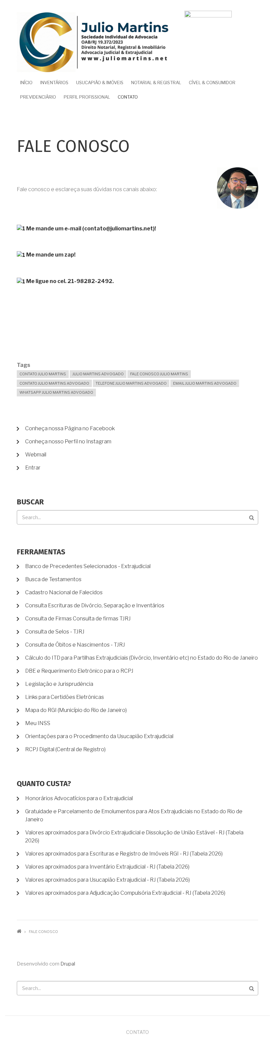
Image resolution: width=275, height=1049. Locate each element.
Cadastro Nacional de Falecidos (64, 592)
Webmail (35, 454)
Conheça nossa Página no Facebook (70, 428)
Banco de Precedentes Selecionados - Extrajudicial (88, 566)
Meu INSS (37, 723)
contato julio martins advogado (54, 383)
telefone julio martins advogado (131, 383)
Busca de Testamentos (53, 579)
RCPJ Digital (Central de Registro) (65, 749)
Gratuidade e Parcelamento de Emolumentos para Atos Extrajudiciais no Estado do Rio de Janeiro (133, 815)
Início (26, 82)
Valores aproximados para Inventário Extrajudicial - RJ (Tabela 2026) (107, 867)
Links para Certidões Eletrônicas (64, 697)
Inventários (54, 82)
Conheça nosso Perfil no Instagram (68, 441)
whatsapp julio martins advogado (56, 392)
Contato (128, 97)
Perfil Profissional (87, 97)
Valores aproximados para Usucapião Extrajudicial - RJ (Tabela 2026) (107, 880)
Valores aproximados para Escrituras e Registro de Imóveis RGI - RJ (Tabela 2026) (124, 853)
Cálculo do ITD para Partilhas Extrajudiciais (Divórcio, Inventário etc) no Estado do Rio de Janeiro (141, 658)
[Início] (94, 42)
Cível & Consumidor (212, 82)
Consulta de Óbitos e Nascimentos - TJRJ (75, 645)
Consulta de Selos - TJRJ (55, 631)
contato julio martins (42, 374)
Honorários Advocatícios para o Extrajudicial (79, 798)
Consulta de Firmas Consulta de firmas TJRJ (78, 618)
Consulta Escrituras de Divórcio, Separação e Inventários (94, 605)
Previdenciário (38, 97)
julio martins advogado (98, 374)
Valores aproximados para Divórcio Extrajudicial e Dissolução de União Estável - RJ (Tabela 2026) (134, 836)
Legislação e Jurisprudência (59, 684)
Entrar (33, 467)
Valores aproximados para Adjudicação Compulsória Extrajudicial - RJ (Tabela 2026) (125, 893)
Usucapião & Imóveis (99, 82)
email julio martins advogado (204, 383)
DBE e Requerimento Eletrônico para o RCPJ (79, 671)
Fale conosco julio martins (159, 374)
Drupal (67, 964)
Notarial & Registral (156, 82)
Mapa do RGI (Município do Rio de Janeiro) (76, 710)
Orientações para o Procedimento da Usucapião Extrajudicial (99, 736)
